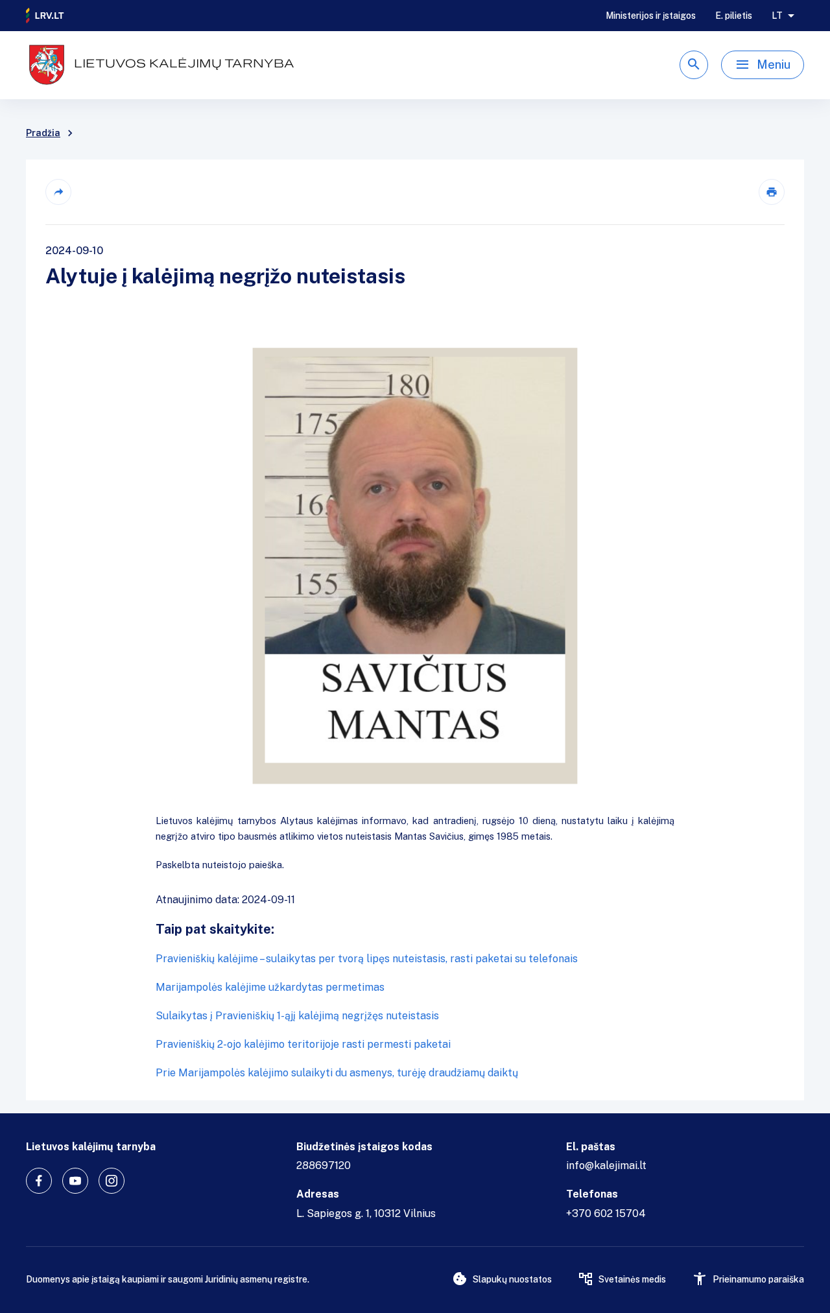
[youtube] (75, 1181)
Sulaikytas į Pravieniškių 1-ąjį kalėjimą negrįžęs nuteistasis (297, 1016)
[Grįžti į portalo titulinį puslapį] (45, 15)
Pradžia (43, 133)
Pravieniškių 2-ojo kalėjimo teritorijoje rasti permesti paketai (303, 1044)
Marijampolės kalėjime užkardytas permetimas (270, 987)
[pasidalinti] (58, 192)
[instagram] (111, 1181)
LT (777, 15)
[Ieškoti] (694, 65)
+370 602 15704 (606, 1213)
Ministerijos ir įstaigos (651, 15)
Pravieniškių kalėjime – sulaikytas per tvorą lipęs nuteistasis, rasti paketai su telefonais (367, 958)
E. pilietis (733, 15)
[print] (772, 192)
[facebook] (39, 1181)
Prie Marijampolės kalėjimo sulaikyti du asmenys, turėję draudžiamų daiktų (337, 1073)
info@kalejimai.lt (606, 1165)
